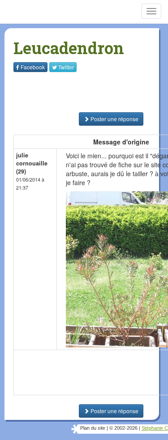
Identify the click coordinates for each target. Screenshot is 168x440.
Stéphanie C (155, 428)
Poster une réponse (113, 119)
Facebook (33, 67)
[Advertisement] (69, 92)
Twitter (66, 67)
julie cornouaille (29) (31, 163)
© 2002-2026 (123, 428)
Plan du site (92, 428)
